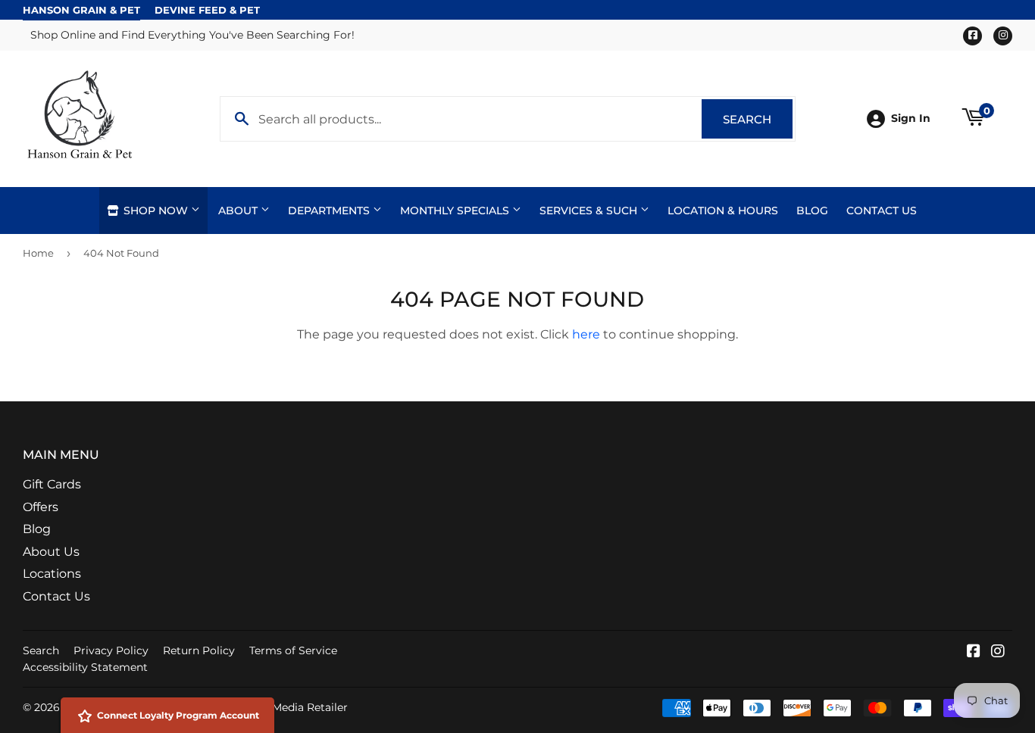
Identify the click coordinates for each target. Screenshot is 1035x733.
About (239, 210)
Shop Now (155, 210)
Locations (52, 573)
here (586, 334)
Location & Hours (723, 210)
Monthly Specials (456, 210)
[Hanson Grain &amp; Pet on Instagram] (998, 652)
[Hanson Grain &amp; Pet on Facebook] (973, 652)
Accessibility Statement (85, 667)
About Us (51, 551)
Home (38, 253)
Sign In (910, 118)
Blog (812, 210)
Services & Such (589, 210)
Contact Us (881, 210)
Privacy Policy (111, 650)
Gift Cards (52, 484)
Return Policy (199, 650)
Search (758, 119)
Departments (330, 210)
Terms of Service (293, 650)
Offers (40, 507)
